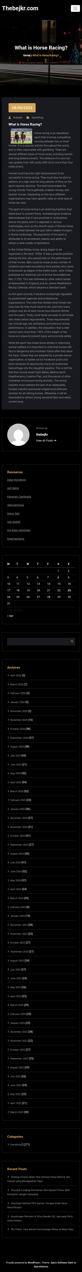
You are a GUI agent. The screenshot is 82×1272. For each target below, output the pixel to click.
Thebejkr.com (20, 8)
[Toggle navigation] (75, 8)
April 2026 (15, 675)
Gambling (37, 117)
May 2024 (15, 880)
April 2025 (15, 782)
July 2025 (15, 755)
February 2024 (18, 907)
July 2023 (15, 969)
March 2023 (16, 1005)
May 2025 (15, 773)
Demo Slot (13, 513)
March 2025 (16, 791)
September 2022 (19, 1058)
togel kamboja (15, 538)
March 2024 (16, 898)
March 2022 (16, 1112)
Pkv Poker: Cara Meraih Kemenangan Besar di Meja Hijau (42, 1229)
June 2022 (15, 1085)
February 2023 (18, 1014)
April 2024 (15, 889)
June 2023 (15, 978)
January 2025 (17, 809)
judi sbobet (13, 521)
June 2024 (15, 871)
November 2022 (18, 1040)
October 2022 (17, 1049)
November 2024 (18, 827)
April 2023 (15, 996)
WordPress (34, 1262)
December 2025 (18, 711)
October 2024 (17, 835)
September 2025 (19, 738)
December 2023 (18, 925)
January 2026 (17, 702)
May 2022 (15, 1094)
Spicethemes (41, 1266)
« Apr (10, 615)
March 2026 (16, 684)
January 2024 (17, 916)
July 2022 (15, 1076)
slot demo (13, 488)
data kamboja (15, 505)
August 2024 (17, 853)
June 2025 (15, 764)
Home (26, 55)
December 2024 (18, 818)
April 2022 (15, 1103)
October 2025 (17, 729)
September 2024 (19, 844)
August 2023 (17, 960)
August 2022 (17, 1067)
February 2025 (18, 800)
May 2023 (15, 987)
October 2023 (17, 942)
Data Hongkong (16, 479)
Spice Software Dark (62, 1262)
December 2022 (18, 1031)
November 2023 (18, 934)
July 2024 (15, 862)
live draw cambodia (18, 530)
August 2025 (17, 746)
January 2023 (17, 1023)
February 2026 (18, 693)
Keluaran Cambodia (19, 496)
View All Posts (45, 440)
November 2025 (18, 720)
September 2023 (19, 951)
